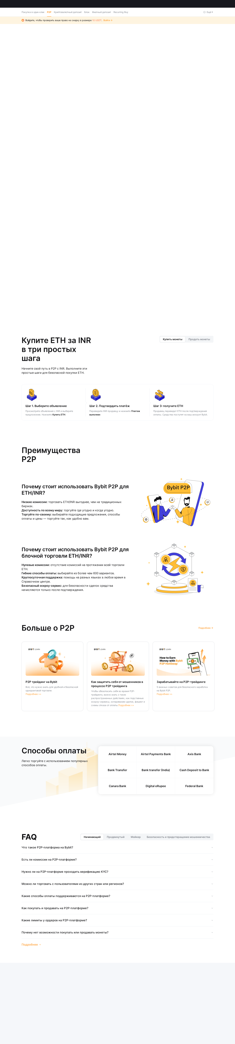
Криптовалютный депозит (68, 12)
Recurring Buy (121, 12)
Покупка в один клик (33, 12)
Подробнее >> (33, 696)
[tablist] (187, 341)
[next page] (130, 293)
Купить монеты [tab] (172, 341)
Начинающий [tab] (92, 839)
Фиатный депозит (101, 12)
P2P (49, 12)
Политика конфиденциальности (148, 991)
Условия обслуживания (124, 991)
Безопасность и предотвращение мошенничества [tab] (178, 839)
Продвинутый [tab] (116, 839)
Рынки (49, 3)
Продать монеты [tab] (199, 341)
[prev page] (104, 293)
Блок (87, 12)
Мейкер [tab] (136, 839)
